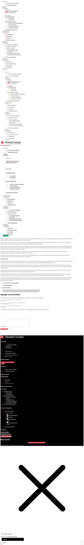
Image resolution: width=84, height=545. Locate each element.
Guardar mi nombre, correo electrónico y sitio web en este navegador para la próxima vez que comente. (25, 309)
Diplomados (9, 36)
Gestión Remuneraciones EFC (11, 11)
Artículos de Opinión (11, 63)
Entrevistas (9, 61)
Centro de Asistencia (11, 57)
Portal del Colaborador (13, 26)
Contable (10, 51)
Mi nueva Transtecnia (6, 408)
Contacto (5, 68)
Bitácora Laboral (6, 287)
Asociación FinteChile (11, 5)
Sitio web (2, 307)
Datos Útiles (9, 65)
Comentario (3, 326)
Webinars (8, 38)
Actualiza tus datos (11, 46)
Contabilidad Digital (13, 50)
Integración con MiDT (13, 27)
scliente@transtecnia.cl (10, 353)
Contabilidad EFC (12, 12)
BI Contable (11, 18)
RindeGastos (11, 19)
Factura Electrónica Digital (14, 54)
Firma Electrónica (12, 24)
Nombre (2, 300)
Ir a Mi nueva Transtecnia (12, 44)
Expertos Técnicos (10, 40)
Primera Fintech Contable (12, 3)
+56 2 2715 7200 (8, 351)
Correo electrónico (5, 303)
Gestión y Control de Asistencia (15, 23)
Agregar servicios (13, 536)
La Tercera (9, 285)
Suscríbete (8, 67)
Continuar (4, 539)
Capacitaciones (10, 34)
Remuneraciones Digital (13, 53)
